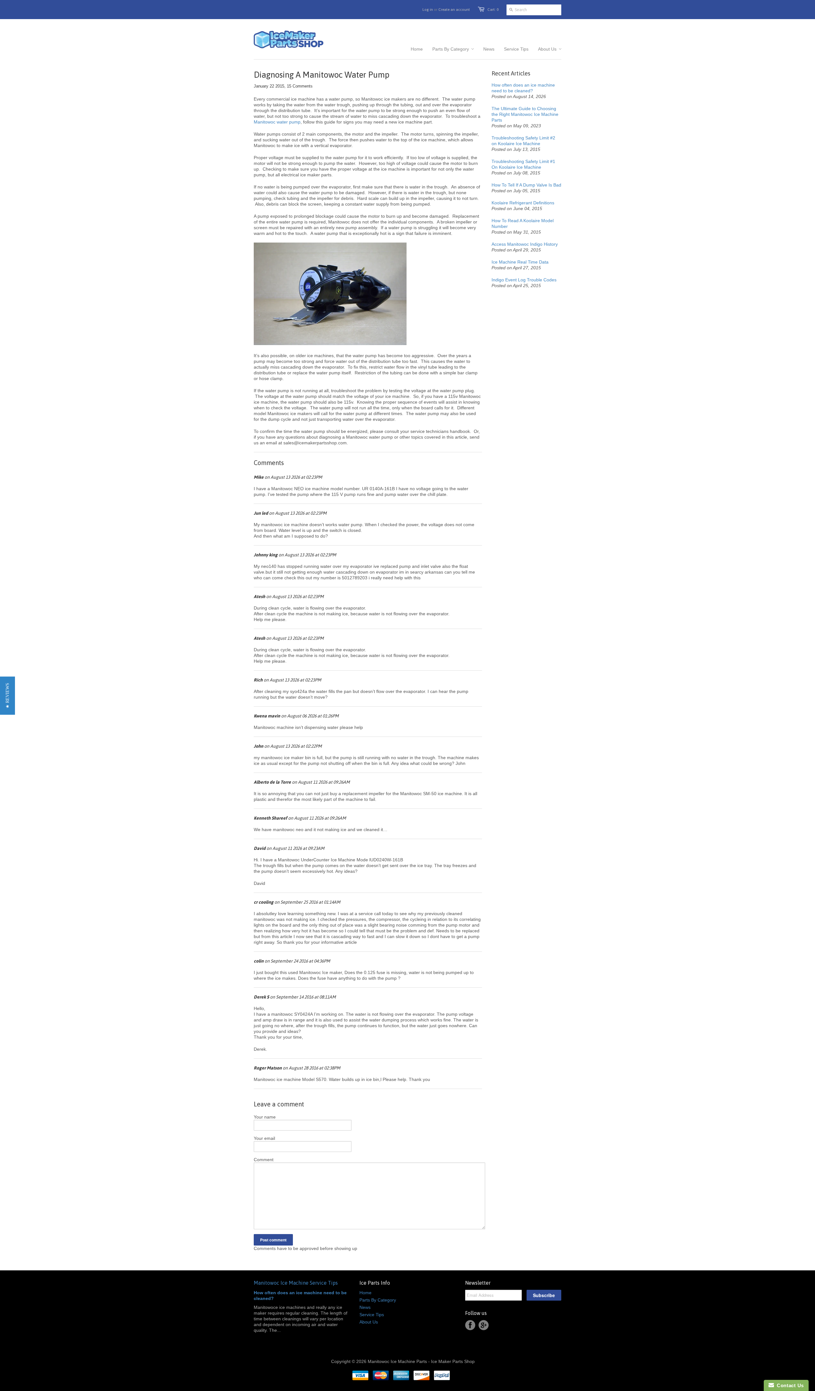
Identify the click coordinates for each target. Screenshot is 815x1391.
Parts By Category (377, 1300)
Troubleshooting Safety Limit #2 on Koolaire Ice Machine (523, 140)
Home (365, 1292)
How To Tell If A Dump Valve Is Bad (526, 184)
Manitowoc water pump (277, 121)
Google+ (483, 1325)
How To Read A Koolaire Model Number (523, 223)
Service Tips (371, 1314)
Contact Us (789, 1385)
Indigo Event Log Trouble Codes (524, 279)
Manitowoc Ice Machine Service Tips (296, 1283)
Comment (263, 1159)
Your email (264, 1138)
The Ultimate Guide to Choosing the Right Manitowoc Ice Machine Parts (525, 114)
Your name (265, 1116)
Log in (427, 9)
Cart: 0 (493, 9)
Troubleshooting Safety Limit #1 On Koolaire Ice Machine (523, 164)
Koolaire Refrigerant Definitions (523, 202)
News (365, 1307)
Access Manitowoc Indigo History (525, 244)
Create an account (454, 9)
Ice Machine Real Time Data (520, 262)
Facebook (470, 1325)
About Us (368, 1321)
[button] (7, 695)
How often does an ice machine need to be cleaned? (523, 87)
